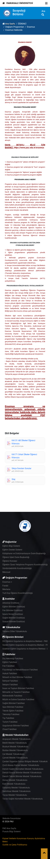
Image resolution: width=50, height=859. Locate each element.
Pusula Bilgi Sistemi (11, 831)
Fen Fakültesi (8, 666)
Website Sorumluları (11, 818)
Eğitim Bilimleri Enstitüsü (13, 606)
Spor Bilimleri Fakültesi (12, 707)
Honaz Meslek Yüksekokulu (14, 780)
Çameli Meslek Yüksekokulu (15, 757)
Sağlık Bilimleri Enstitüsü (13, 618)
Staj (13, 479)
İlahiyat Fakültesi (10, 681)
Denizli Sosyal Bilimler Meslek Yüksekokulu (22, 772)
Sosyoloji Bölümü (19, 12)
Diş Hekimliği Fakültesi (12, 658)
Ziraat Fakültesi (9, 729)
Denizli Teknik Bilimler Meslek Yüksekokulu (21, 776)
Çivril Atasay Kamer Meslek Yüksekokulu (20, 765)
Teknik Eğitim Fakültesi (12, 710)
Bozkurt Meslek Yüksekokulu (15, 746)
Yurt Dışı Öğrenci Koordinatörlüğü (17, 593)
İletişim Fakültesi (10, 684)
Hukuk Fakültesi (9, 673)
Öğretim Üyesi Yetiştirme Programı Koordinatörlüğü (25, 564)
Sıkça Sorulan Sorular (21, 468)
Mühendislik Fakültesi (12, 695)
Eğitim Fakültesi (9, 662)
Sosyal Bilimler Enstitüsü (13, 621)
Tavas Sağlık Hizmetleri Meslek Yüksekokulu (22, 799)
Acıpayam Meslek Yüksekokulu (16, 739)
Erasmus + (7, 582)
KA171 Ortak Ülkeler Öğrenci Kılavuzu (24, 456)
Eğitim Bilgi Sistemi (11, 546)
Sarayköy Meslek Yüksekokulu (16, 787)
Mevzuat (6, 572)
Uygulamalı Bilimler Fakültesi (15, 725)
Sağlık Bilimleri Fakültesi (13, 703)
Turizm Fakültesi (9, 722)
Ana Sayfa (10, 24)
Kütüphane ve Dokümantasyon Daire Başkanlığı (24, 553)
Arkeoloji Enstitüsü (10, 603)
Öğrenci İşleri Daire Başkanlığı (15, 557)
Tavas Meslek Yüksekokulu (14, 795)
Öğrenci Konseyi (9, 561)
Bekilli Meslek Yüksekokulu (14, 743)
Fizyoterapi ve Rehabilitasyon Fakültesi (20, 669)
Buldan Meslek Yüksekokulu (15, 750)
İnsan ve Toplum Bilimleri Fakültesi (18, 688)
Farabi (5, 585)
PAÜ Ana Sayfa (9, 828)
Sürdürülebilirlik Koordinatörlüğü (17, 568)
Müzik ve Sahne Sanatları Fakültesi (18, 699)
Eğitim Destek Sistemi (12, 549)
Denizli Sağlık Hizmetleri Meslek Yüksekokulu (22, 769)
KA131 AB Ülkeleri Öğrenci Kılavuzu (23, 442)
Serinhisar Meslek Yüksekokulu (16, 791)
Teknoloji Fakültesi (10, 714)
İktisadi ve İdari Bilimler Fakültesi (17, 677)
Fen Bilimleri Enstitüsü (12, 610)
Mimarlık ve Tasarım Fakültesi (16, 692)
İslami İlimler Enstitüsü (12, 614)
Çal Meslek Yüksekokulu (13, 754)
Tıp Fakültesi (8, 718)
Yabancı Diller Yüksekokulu (14, 631)
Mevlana (6, 589)
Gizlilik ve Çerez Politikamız (14, 844)
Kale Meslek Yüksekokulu (13, 784)
